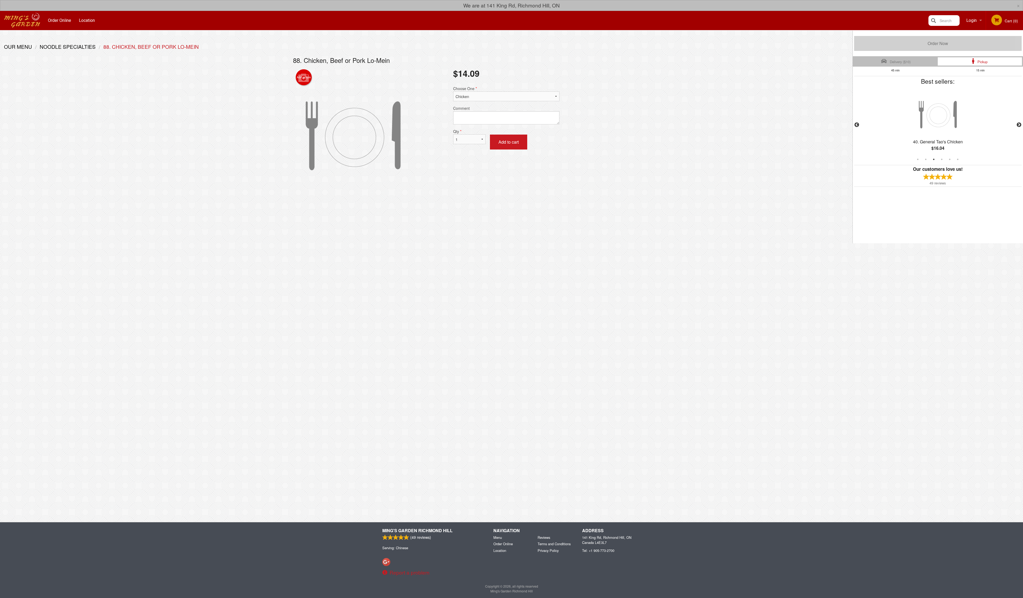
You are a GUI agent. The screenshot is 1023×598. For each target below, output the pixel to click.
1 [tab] (917, 159)
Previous (856, 125)
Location (87, 20)
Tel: (598, 550)
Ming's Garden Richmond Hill (417, 530)
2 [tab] (925, 159)
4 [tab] (941, 159)
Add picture (304, 77)
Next (1019, 125)
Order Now (938, 43)
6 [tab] (957, 159)
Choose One (465, 88)
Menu (497, 537)
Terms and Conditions (554, 543)
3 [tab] (933, 159)
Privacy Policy (548, 550)
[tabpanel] (937, 125)
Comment (461, 108)
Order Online (59, 20)
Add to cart (508, 142)
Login (971, 20)
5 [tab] (949, 159)
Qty (457, 131)
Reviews (544, 537)
